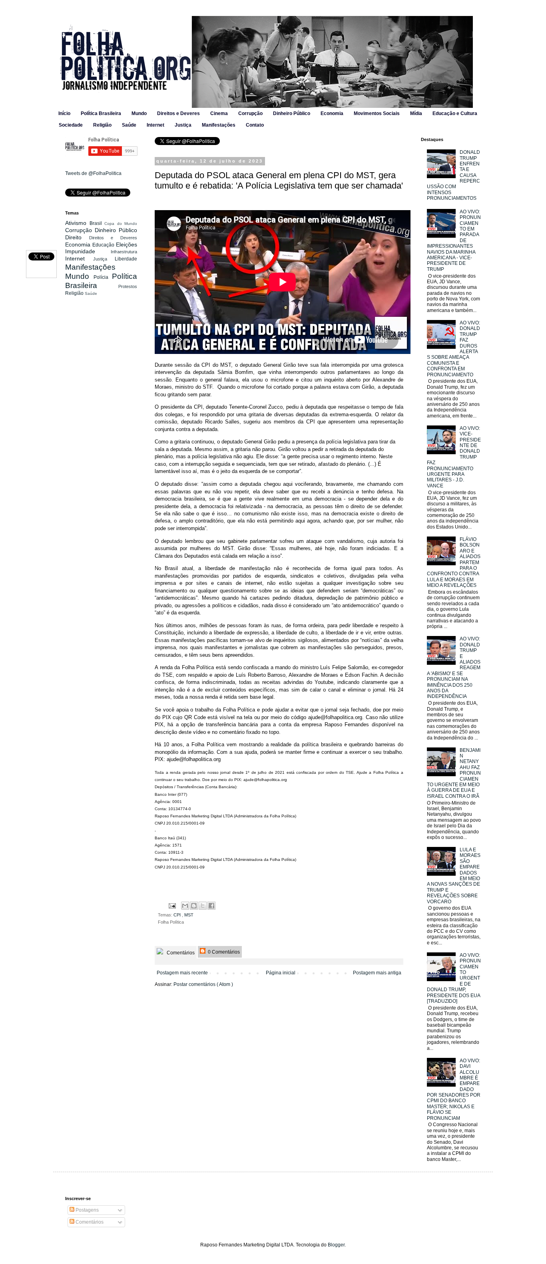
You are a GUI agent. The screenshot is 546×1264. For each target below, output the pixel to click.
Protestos (127, 286)
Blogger (336, 1245)
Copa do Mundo (120, 223)
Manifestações (218, 125)
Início (64, 113)
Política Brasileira (101, 113)
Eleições (126, 244)
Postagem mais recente (182, 973)
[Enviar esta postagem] (172, 905)
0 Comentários (223, 952)
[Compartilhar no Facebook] (211, 906)
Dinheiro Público (291, 113)
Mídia (416, 113)
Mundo (139, 113)
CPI (177, 914)
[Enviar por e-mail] (185, 906)
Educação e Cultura (454, 113)
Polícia (103, 277)
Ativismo (77, 223)
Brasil (97, 223)
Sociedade (71, 125)
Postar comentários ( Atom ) (203, 984)
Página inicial (280, 973)
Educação (104, 245)
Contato (255, 125)
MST (188, 914)
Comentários (180, 953)
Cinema (219, 113)
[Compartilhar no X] (203, 906)
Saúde (129, 125)
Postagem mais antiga (377, 973)
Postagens (86, 1210)
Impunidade (88, 251)
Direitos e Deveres (178, 113)
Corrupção (250, 113)
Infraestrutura (124, 251)
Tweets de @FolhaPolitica (93, 173)
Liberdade (126, 259)
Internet (155, 125)
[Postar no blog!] (194, 906)
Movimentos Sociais (377, 113)
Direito (77, 237)
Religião (102, 125)
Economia (332, 113)
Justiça (183, 125)
